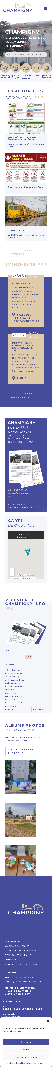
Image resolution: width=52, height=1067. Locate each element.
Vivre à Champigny (17, 945)
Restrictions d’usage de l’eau (25, 187)
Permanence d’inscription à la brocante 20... (24, 347)
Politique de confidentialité (24, 981)
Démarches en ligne (18, 954)
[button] (47, 1021)
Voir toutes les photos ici (20, 751)
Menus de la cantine (47, 76)
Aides (36, 76)
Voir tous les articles (21, 252)
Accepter (26, 1042)
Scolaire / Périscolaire (16, 77)
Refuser (26, 1049)
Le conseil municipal (5, 76)
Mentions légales (16, 972)
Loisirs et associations (20, 950)
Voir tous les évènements (21, 395)
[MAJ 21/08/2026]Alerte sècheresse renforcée (22, 138)
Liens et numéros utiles (21, 963)
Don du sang (22, 283)
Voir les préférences (26, 1057)
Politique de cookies (16, 1063)
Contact (10, 959)
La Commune (13, 941)
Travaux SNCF (16, 230)
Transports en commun (26, 77)
